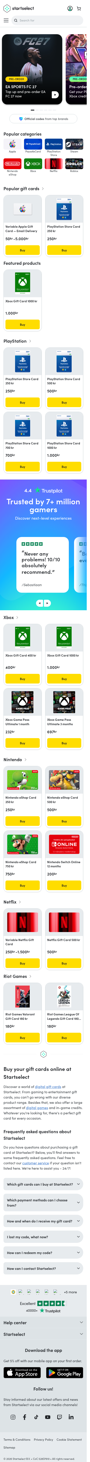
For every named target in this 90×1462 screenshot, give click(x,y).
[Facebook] (26, 1417)
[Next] (47, 603)
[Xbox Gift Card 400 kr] (22, 638)
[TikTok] (37, 1417)
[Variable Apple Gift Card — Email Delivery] (22, 209)
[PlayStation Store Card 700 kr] (22, 426)
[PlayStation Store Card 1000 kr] (64, 426)
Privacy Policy (43, 1439)
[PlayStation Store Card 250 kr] (64, 209)
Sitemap (9, 1447)
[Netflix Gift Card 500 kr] (64, 922)
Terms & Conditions (16, 1439)
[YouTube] (49, 1417)
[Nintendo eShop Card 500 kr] (64, 780)
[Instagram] (14, 1417)
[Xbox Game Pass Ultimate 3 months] (64, 702)
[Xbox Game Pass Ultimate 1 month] (22, 702)
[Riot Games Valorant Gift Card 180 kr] (22, 996)
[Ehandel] (13, 1292)
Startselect (14, 1334)
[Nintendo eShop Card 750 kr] (22, 844)
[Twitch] (61, 1417)
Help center (15, 1322)
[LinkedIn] (72, 1417)
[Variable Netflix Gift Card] (22, 922)
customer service (35, 1163)
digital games (37, 1107)
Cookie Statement (69, 1439)
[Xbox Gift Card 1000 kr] (22, 283)
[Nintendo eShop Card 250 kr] (22, 780)
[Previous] (39, 603)
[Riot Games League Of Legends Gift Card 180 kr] (64, 996)
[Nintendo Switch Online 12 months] (64, 844)
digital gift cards (48, 1086)
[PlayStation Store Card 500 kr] (64, 361)
